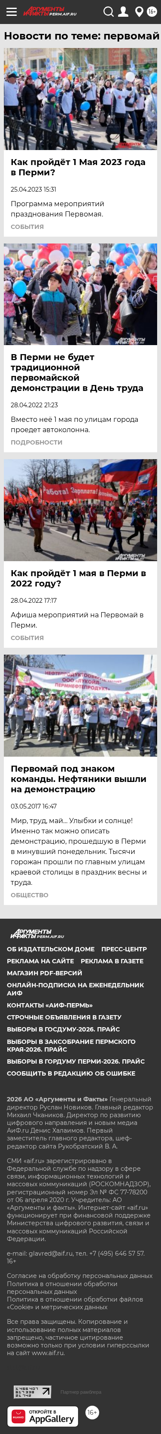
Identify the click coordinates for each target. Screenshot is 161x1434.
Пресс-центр (124, 949)
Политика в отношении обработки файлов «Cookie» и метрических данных (75, 1303)
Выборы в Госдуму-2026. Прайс (63, 1029)
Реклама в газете (112, 961)
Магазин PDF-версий (44, 973)
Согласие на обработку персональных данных (79, 1276)
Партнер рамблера (81, 1392)
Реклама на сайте (40, 961)
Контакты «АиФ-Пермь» (50, 1005)
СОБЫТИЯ (27, 227)
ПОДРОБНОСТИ (37, 442)
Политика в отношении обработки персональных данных (62, 1288)
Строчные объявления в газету (64, 1017)
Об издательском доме (50, 949)
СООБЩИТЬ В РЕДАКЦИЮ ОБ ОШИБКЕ (71, 1073)
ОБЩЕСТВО (30, 895)
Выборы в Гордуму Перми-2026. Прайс (76, 1061)
